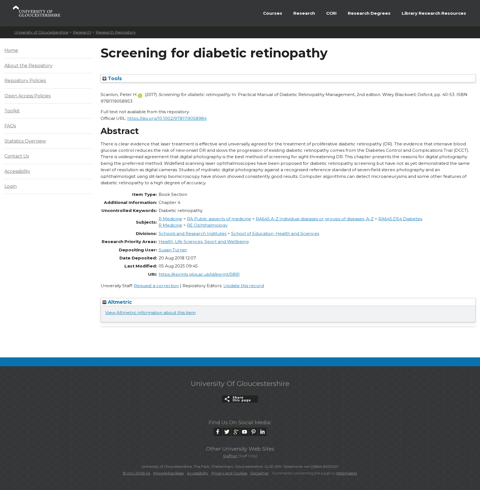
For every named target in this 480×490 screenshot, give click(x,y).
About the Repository (28, 65)
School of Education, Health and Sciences (275, 233)
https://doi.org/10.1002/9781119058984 (167, 118)
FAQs (10, 125)
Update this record (243, 285)
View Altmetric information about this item (150, 312)
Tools (114, 78)
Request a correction (156, 285)
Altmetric (119, 302)
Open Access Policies (27, 95)
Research (304, 13)
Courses (272, 13)
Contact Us (16, 156)
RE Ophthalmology (207, 225)
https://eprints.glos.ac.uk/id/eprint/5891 (199, 274)
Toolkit (12, 110)
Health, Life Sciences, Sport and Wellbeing (204, 241)
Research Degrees (369, 13)
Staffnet (230, 456)
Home (11, 50)
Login (10, 186)
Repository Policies (25, 80)
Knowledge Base (168, 473)
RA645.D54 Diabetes (400, 218)
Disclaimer (259, 473)
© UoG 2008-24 (136, 473)
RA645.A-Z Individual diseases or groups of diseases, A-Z (315, 218)
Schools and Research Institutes (192, 233)
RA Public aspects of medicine (219, 218)
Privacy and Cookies (229, 473)
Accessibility (17, 171)
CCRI (331, 13)
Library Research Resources (434, 13)
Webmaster (346, 473)
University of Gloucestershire (41, 32)
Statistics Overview (25, 141)
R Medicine (170, 218)
